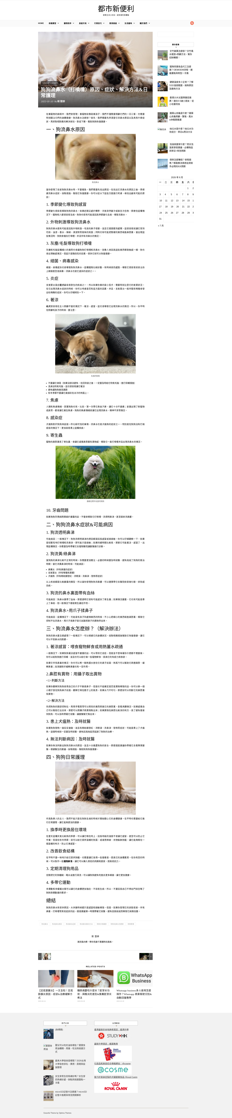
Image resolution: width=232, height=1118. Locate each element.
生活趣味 (128, 23)
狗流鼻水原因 (57, 924)
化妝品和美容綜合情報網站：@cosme (112, 1063)
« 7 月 (161, 226)
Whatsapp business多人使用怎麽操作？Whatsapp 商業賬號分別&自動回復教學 (134, 994)
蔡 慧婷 (61, 101)
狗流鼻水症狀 (71, 924)
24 (161, 213)
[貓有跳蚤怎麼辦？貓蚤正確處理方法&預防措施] (147, 956)
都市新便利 (116, 9)
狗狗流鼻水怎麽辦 (117, 924)
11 (166, 200)
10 (161, 200)
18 (166, 207)
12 (172, 200)
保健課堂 (52, 23)
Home (41, 23)
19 (172, 207)
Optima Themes (65, 1113)
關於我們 (143, 23)
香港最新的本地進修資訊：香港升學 (111, 1030)
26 (172, 213)
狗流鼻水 (44, 924)
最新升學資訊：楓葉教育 (106, 1044)
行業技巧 (98, 23)
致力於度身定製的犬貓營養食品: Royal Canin (115, 1077)
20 (177, 207)
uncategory (50, 83)
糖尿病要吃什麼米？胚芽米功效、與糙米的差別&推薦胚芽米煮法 (94, 994)
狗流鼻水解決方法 (86, 924)
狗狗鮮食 (131, 924)
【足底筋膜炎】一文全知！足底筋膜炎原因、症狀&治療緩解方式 (55, 994)
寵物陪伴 (67, 23)
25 (166, 213)
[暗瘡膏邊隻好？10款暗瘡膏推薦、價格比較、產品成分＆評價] (44, 956)
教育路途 (113, 23)
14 (183, 200)
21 (183, 207)
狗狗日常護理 (101, 924)
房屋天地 (83, 23)
